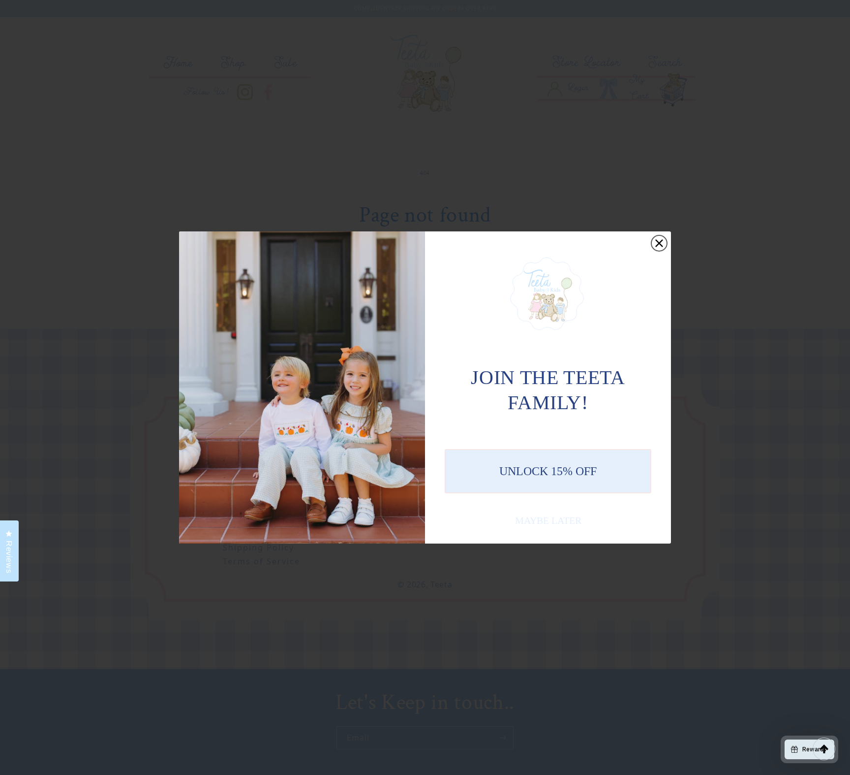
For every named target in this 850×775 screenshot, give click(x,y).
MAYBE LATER (548, 520)
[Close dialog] (659, 243)
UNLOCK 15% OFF (548, 471)
